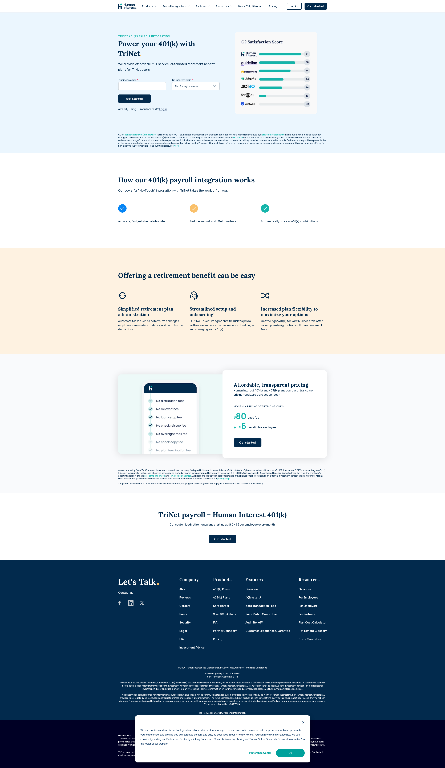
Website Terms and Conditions (251, 667)
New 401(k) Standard (250, 6)
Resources (222, 6)
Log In (163, 109)
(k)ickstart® (253, 597)
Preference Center (260, 752)
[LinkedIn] (131, 605)
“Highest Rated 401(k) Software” (140, 134)
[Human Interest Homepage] (127, 6)
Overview (251, 589)
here (176, 145)
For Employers (308, 606)
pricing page (223, 478)
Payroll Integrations (175, 6)
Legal (183, 631)
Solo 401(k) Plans (224, 614)
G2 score (238, 137)
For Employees (308, 597)
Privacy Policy (244, 734)
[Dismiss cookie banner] (303, 723)
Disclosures (213, 667)
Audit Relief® (254, 622)
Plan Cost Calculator (312, 622)
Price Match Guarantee (261, 614)
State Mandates (310, 639)
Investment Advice (192, 647)
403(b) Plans (221, 597)
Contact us (125, 592)
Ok (290, 752)
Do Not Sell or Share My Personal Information (222, 712)
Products (147, 6)
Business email (128, 80)
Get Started (134, 99)
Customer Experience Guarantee (267, 631)
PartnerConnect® (225, 631)
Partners (201, 6)
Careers (184, 606)
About (183, 589)
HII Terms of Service (154, 475)
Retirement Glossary (313, 631)
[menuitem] (149, 6)
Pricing (273, 6)
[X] (142, 605)
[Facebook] (119, 605)
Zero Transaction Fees (260, 606)
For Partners (307, 614)
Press (183, 614)
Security (185, 622)
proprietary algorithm (273, 134)
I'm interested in (182, 80)
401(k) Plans (221, 589)
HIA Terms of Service (180, 475)
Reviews (185, 597)
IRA (215, 622)
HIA (181, 639)
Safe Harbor (221, 606)
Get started (315, 6)
